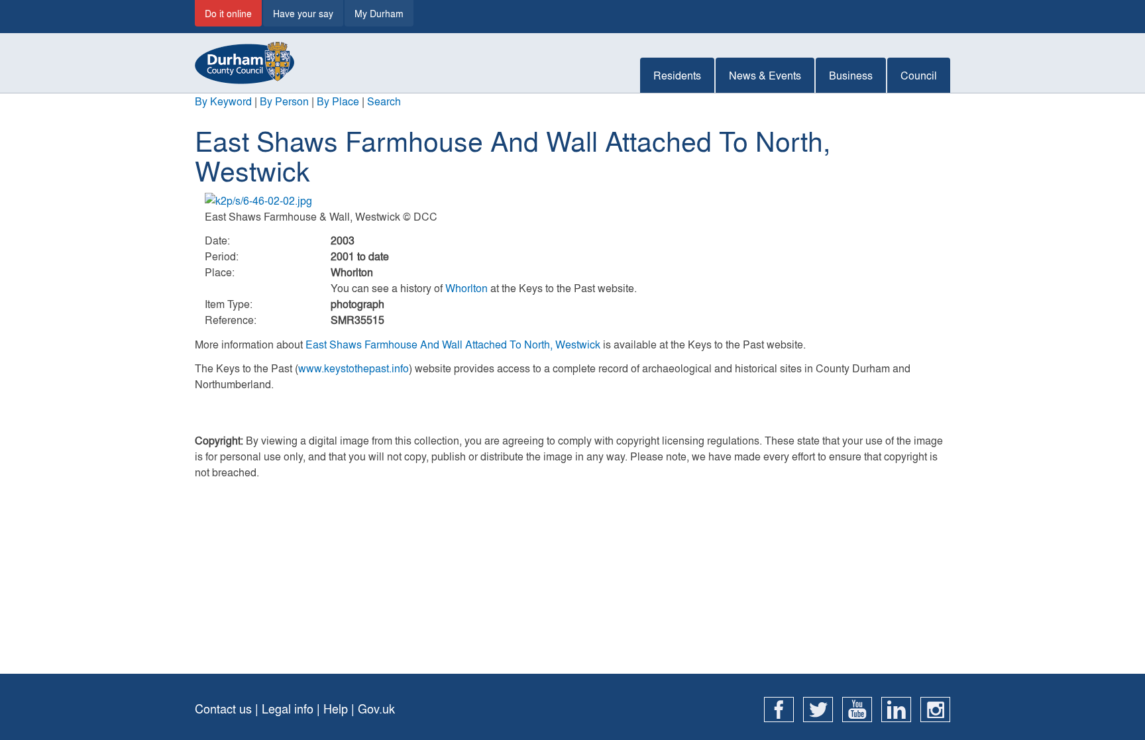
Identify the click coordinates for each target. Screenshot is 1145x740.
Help (335, 708)
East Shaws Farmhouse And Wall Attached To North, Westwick (452, 344)
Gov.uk (376, 708)
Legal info (287, 708)
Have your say (303, 13)
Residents (677, 75)
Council (918, 75)
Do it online (228, 13)
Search (384, 101)
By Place (338, 101)
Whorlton (466, 287)
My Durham (379, 13)
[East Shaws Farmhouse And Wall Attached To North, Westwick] (572, 201)
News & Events (765, 75)
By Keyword (223, 101)
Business (851, 75)
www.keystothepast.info (353, 368)
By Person (284, 101)
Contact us (223, 708)
